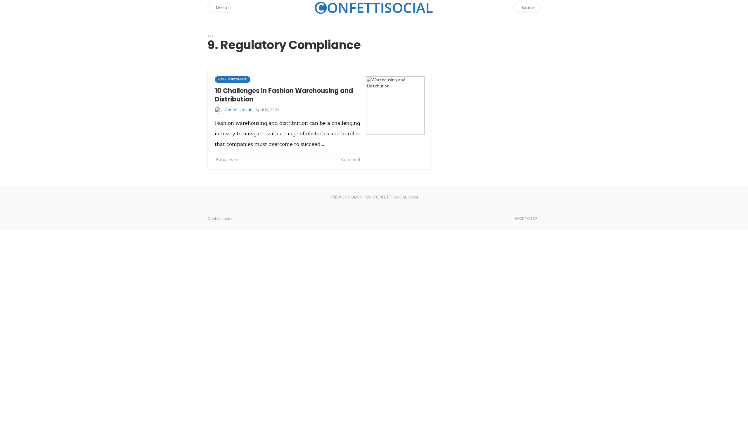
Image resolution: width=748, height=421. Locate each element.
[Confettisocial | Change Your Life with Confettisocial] (374, 8)
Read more (227, 159)
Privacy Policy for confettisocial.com (374, 197)
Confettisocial (238, 110)
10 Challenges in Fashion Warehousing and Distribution (284, 95)
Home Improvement (232, 79)
